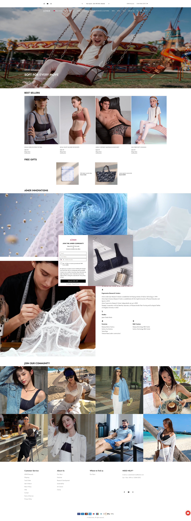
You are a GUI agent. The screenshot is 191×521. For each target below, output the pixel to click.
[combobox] (62, 259)
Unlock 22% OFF (73, 281)
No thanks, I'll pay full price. (73, 284)
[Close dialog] (131, 236)
